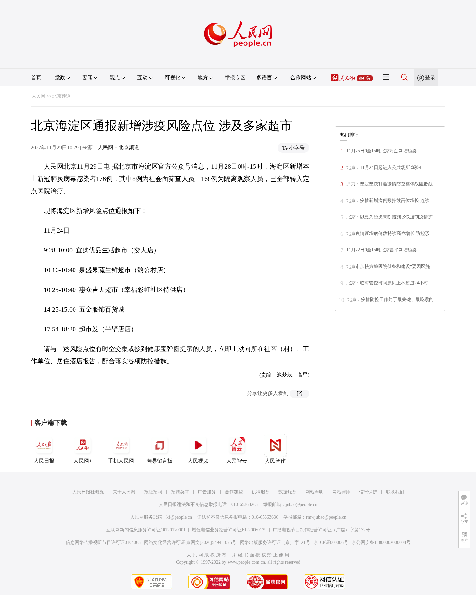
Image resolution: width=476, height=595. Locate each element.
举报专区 (235, 77)
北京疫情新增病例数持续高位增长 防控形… (390, 233)
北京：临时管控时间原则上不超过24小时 (387, 283)
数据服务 (287, 492)
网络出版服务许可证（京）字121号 (275, 542)
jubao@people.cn (301, 504)
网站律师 (341, 492)
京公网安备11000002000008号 (381, 542)
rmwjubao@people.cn (326, 517)
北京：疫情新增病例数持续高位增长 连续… (390, 200)
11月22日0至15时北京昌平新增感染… (383, 250)
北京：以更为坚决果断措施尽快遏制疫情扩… (391, 217)
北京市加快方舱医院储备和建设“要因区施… (390, 266)
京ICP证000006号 (331, 542)
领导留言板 (160, 461)
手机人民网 (121, 461)
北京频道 (61, 96)
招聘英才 (180, 492)
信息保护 (368, 492)
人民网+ (83, 461)
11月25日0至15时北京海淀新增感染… (383, 151)
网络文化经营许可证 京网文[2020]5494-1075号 (190, 542)
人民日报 (44, 461)
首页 (36, 77)
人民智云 (236, 461)
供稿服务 (261, 492)
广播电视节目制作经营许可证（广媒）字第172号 (321, 529)
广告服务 (207, 492)
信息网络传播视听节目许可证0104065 (103, 542)
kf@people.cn (179, 517)
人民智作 (275, 461)
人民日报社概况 (88, 492)
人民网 (38, 96)
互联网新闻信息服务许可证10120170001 (146, 529)
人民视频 (198, 461)
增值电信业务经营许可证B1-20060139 (229, 529)
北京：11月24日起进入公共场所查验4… (386, 167)
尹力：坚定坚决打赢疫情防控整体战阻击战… (391, 184)
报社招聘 (153, 492)
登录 (430, 77)
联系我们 (395, 492)
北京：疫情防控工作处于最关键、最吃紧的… (392, 299)
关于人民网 (124, 492)
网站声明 (314, 492)
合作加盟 (234, 492)
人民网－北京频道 (118, 147)
